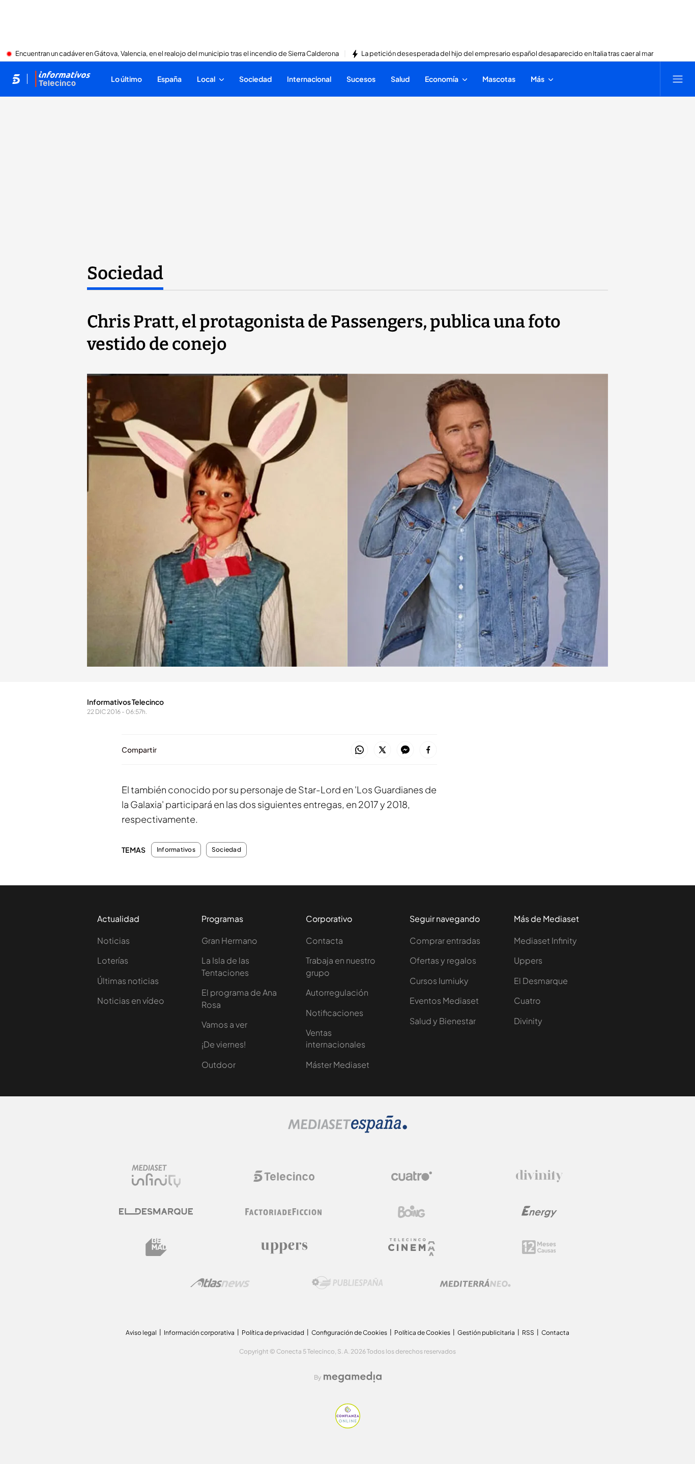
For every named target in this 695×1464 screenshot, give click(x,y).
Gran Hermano (229, 940)
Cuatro (527, 1000)
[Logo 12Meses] (539, 1247)
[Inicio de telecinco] (16, 79)
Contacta (324, 940)
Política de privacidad (273, 1332)
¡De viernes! (223, 1044)
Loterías (112, 960)
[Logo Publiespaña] (347, 1283)
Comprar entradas (445, 940)
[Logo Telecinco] (283, 1176)
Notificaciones (334, 1012)
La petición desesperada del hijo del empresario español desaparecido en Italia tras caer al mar (507, 54)
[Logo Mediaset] (347, 1130)
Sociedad (125, 273)
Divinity (528, 1020)
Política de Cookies (422, 1332)
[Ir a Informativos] (63, 79)
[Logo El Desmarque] (156, 1211)
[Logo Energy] (539, 1211)
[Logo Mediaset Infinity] (156, 1176)
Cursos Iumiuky (439, 980)
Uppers (528, 960)
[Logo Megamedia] (353, 1377)
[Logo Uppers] (284, 1247)
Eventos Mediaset (444, 1000)
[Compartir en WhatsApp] (359, 750)
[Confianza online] (347, 1425)
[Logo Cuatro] (411, 1176)
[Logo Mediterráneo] (475, 1283)
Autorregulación (337, 992)
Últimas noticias (128, 980)
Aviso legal (141, 1332)
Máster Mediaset (337, 1064)
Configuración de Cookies (349, 1332)
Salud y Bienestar (443, 1020)
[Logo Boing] (411, 1211)
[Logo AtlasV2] (220, 1283)
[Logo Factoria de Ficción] (284, 1211)
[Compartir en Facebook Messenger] (405, 750)
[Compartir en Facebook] (428, 750)
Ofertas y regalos (443, 960)
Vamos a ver (224, 1024)
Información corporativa (199, 1332)
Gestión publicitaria (486, 1332)
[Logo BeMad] (156, 1247)
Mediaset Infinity (545, 940)
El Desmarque (541, 980)
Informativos (176, 850)
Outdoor (218, 1064)
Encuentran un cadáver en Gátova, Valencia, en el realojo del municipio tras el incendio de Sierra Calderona (177, 54)
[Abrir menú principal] (678, 79)
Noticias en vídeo (130, 1000)
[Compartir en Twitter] (382, 750)
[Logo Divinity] (539, 1176)
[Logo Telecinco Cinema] (411, 1247)
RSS (528, 1332)
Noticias (113, 940)
